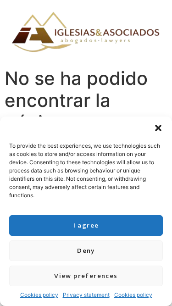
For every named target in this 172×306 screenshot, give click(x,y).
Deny (86, 250)
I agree (86, 225)
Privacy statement (86, 294)
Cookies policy (39, 294)
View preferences (85, 276)
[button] (158, 128)
